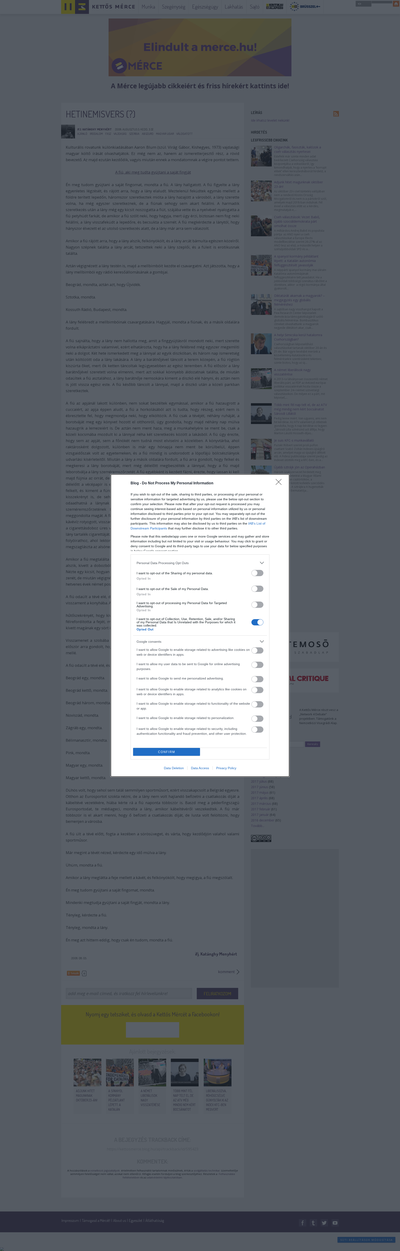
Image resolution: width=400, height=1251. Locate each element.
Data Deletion (174, 768)
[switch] (257, 573)
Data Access (200, 768)
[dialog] (200, 625)
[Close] (280, 483)
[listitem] (200, 562)
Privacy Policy (226, 768)
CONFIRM (166, 752)
